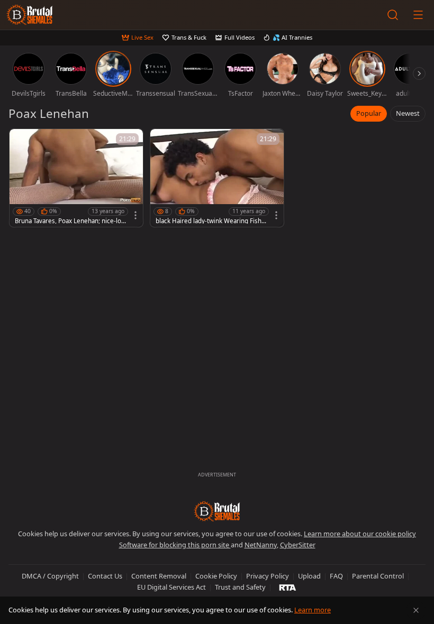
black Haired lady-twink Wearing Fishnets (210, 221)
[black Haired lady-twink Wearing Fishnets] (217, 178)
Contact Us (105, 576)
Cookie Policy (216, 576)
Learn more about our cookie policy (360, 533)
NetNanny (261, 544)
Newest (408, 113)
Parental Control (378, 576)
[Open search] (392, 14)
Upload (309, 576)
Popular (368, 113)
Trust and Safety (240, 587)
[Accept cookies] (416, 610)
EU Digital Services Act (171, 587)
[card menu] (135, 215)
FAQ (336, 576)
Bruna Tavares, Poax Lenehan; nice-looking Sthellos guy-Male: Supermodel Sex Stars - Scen (70, 221)
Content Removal (158, 576)
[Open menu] (418, 14)
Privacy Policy (267, 576)
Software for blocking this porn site (175, 544)
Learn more (312, 609)
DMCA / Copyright (50, 576)
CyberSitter (297, 544)
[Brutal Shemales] (29, 14)
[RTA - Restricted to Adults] (287, 587)
